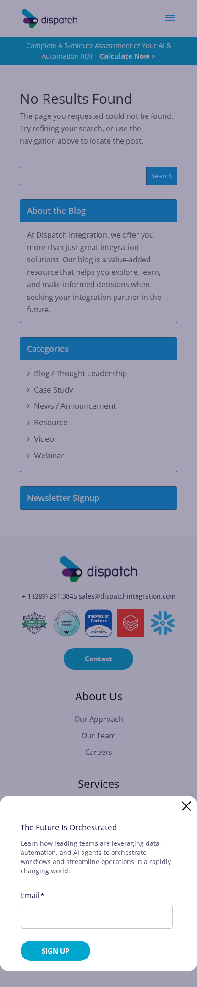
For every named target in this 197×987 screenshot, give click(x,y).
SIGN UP (55, 950)
